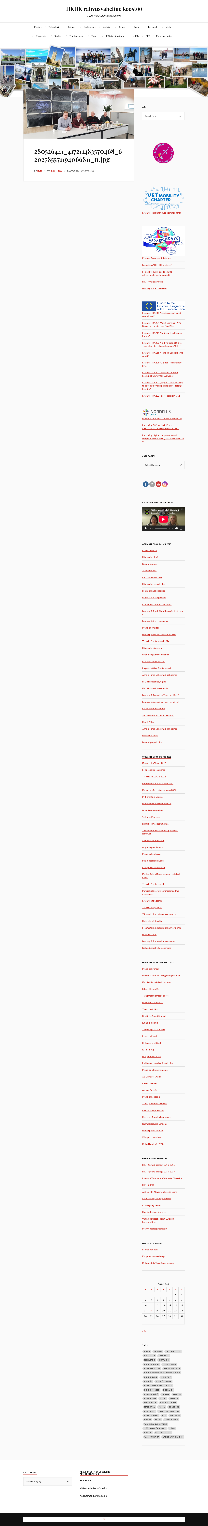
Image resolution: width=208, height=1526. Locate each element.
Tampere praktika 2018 (153, 1029)
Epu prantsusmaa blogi (153, 1256)
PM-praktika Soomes (152, 796)
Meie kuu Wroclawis (152, 1002)
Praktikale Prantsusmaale (155, 1069)
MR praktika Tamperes (153, 769)
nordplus (174, 1407)
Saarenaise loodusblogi (153, 840)
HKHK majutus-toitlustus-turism (162, 1373)
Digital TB (149, 1356)
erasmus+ (164, 1356)
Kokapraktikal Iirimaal (153, 867)
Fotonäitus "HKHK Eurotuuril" (157, 265)
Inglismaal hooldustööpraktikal (157, 1063)
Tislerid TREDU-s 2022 (154, 776)
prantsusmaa (151, 1415)
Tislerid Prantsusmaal (153, 884)
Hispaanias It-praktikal (153, 584)
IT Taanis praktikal (151, 1043)
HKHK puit (166, 1377)
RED (148, 36)
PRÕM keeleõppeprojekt (154, 1228)
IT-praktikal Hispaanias (154, 597)
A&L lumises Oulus (151, 1076)
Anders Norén (124, 1519)
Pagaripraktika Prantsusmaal (156, 668)
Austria (106, 26)
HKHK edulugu (151, 1364)
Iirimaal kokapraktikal (153, 661)
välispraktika (151, 1437)
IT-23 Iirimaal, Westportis (155, 688)
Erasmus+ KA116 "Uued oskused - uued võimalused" (161, 314)
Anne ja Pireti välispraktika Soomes (159, 674)
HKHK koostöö (152, 1368)
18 (151, 1310)
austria (158, 1351)
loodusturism (168, 1403)
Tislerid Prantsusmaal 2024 (155, 641)
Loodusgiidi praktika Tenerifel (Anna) (160, 701)
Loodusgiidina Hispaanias (155, 620)
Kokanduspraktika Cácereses (156, 947)
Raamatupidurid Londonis (154, 1123)
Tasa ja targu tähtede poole (155, 995)
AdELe (136, 36)
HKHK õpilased (152, 1390)
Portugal (152, 26)
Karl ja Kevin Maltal (152, 577)
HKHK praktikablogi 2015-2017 (158, 1171)
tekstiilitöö (171, 1420)
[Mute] (176, 528)
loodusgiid (150, 1403)
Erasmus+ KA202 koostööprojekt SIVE (161, 395)
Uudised (38, 26)
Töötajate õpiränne (115, 36)
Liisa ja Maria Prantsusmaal (155, 823)
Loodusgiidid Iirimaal (152, 1130)
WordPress (96, 1519)
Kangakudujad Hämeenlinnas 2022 (159, 790)
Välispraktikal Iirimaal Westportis (159, 914)
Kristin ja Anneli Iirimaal (154, 1016)
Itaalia (57, 36)
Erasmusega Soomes (152, 900)
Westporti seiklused (152, 1137)
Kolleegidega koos (151, 1205)
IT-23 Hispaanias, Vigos (154, 681)
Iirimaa (71, 26)
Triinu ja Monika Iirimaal (154, 1103)
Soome (122, 26)
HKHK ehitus (169, 1364)
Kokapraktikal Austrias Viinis (156, 604)
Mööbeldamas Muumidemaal (156, 803)
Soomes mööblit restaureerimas (158, 715)
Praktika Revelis (150, 1036)
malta (161, 1407)
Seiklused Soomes (151, 817)
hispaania (164, 1360)
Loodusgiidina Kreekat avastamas (158, 941)
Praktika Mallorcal (151, 853)
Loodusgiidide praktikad (154, 288)
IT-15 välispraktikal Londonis (156, 982)
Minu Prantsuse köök (152, 810)
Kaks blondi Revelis (152, 921)
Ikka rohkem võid (150, 989)
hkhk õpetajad (164, 1381)
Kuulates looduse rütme (153, 708)
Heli (39, 171)
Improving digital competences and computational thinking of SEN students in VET (163, 438)
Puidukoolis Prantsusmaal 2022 (157, 783)
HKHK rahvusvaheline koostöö (104, 8)
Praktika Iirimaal (150, 968)
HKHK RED (148, 1185)
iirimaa (166, 1394)
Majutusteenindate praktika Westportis (161, 927)
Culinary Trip (173, 1351)
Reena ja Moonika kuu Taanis (156, 1117)
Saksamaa (175, 1415)
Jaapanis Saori (149, 570)
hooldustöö (151, 1394)
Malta (168, 26)
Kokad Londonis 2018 (153, 1144)
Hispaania (41, 36)
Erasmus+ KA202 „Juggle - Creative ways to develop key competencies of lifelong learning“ (162, 385)
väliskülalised (163, 1433)
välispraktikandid (173, 1437)
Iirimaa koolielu (150, 1249)
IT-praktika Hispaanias (153, 590)
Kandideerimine (164, 36)
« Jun (144, 1331)
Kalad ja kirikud (150, 1022)
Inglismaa (89, 26)
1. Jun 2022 (56, 171)
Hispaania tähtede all (152, 648)
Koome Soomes (149, 563)
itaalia (177, 1394)
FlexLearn (149, 1360)
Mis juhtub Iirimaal (151, 1056)
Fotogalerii (54, 26)
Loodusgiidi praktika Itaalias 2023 (159, 634)
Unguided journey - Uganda (155, 654)
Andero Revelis (149, 1090)
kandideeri (150, 1398)
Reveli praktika (149, 1083)
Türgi (172, 1428)
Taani (94, 36)
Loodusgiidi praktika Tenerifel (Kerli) (160, 695)
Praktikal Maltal (150, 627)
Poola (136, 26)
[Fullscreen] (181, 528)
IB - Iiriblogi (148, 1049)
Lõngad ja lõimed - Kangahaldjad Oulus (161, 975)
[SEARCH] (180, 116)
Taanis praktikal (150, 1009)
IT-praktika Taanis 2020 (154, 763)
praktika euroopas (168, 1411)
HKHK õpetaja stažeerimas (158, 1385)
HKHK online (150, 1377)
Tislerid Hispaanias (152, 907)
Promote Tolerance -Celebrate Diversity (162, 1178)
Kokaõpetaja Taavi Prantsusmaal (158, 1263)
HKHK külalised (172, 1368)
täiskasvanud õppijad (155, 1424)
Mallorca (149, 1407)
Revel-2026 (148, 722)
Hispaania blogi (150, 557)
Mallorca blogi (149, 934)
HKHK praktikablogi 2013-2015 (158, 1164)
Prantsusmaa (76, 36)
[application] (163, 519)
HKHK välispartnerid (152, 281)
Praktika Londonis (151, 1096)
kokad (163, 1398)
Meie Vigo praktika (152, 742)
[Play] (145, 528)
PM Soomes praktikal (153, 1110)
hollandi (168, 1390)
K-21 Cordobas (149, 550)
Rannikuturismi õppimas (154, 1212)
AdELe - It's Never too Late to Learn (159, 1191)
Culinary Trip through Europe (156, 1198)
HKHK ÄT (148, 1381)
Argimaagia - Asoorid (152, 847)
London (174, 1398)
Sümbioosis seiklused (153, 860)
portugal (149, 1411)
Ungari (148, 1433)
